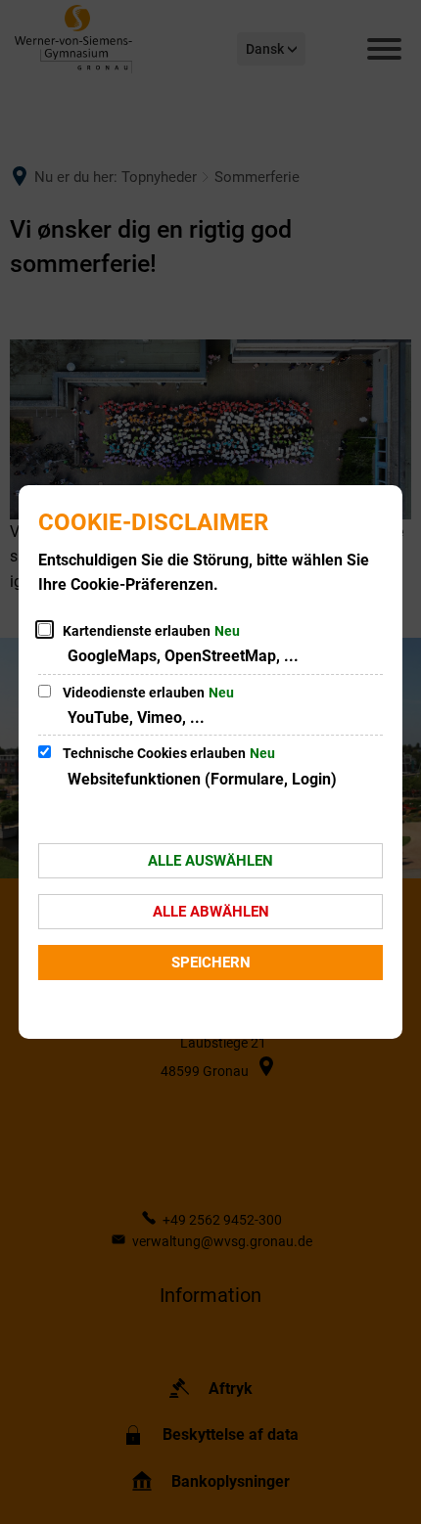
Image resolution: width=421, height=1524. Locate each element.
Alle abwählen (211, 911)
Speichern (211, 962)
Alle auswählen (210, 861)
